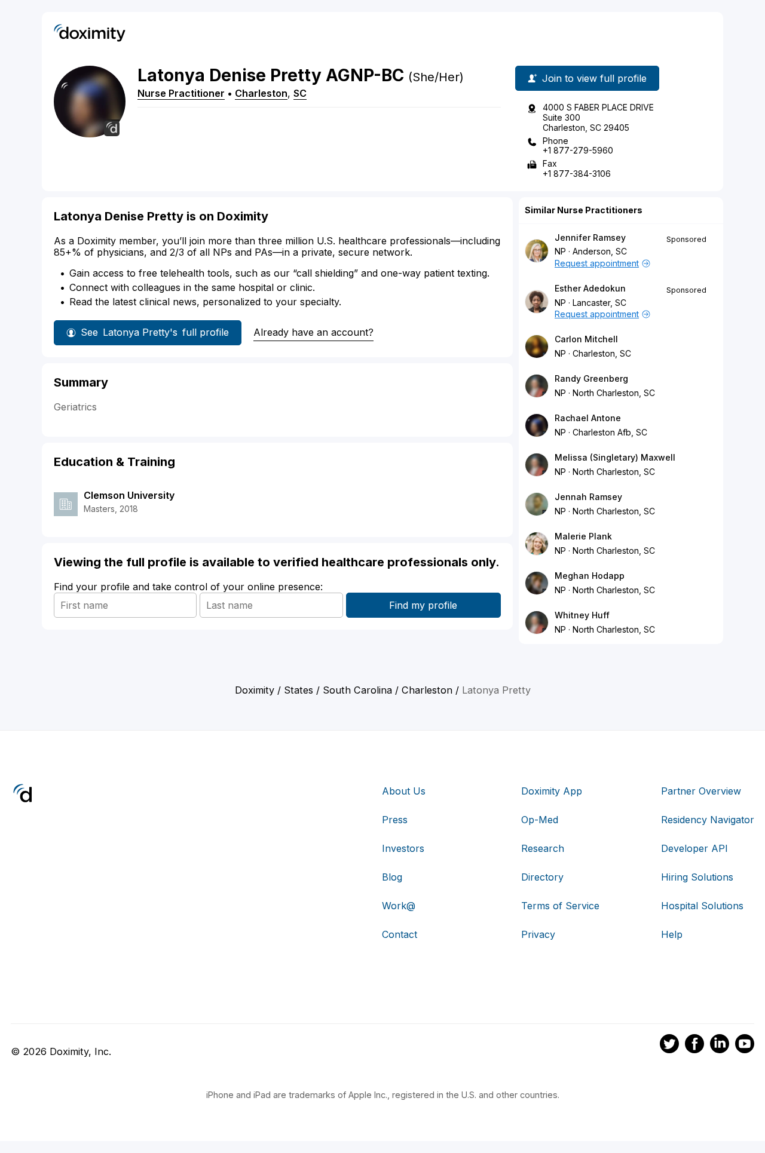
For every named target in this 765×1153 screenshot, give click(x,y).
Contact (399, 934)
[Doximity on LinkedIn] (719, 1045)
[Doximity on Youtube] (744, 1045)
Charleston (261, 93)
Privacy (538, 934)
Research (542, 848)
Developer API (694, 848)
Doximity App (551, 791)
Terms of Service (560, 906)
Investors (403, 848)
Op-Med (539, 820)
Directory (542, 877)
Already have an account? (313, 332)
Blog (392, 877)
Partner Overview (701, 791)
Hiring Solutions (697, 877)
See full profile (155, 332)
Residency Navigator (707, 820)
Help (672, 934)
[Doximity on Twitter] (669, 1045)
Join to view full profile (594, 78)
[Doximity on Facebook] (694, 1045)
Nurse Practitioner (181, 93)
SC (300, 93)
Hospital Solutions (702, 906)
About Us (404, 791)
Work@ (398, 906)
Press (395, 820)
